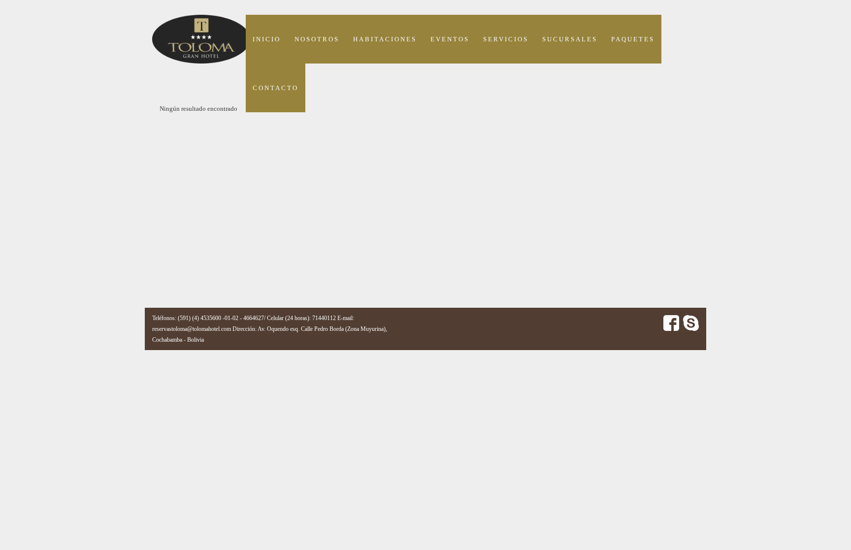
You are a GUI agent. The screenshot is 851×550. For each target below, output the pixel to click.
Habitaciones (385, 39)
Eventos (449, 39)
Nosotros (317, 39)
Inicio (267, 39)
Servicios (505, 39)
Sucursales (569, 39)
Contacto (275, 88)
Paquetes (633, 39)
